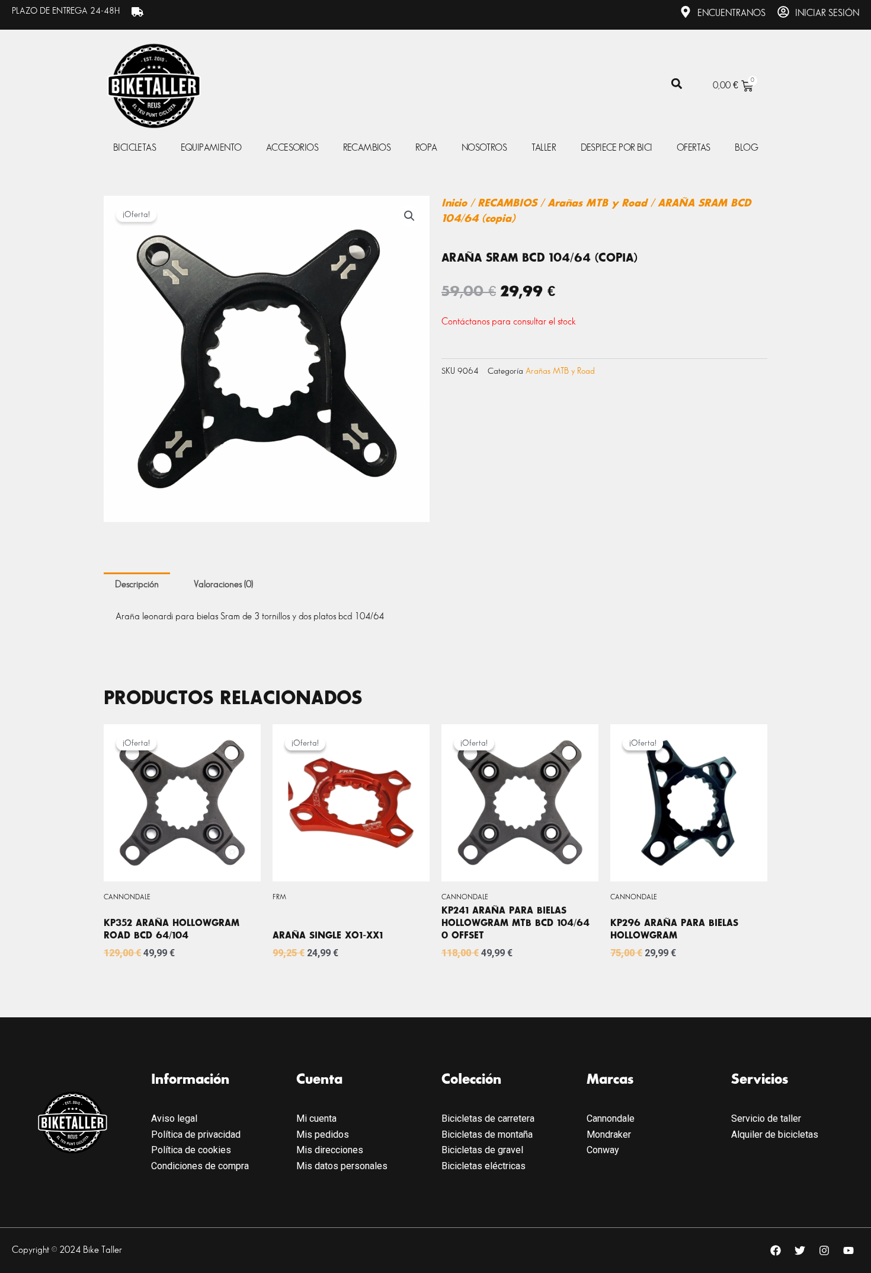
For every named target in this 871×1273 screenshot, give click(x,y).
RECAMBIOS (507, 203)
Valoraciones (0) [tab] (223, 584)
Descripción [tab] (137, 584)
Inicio (454, 203)
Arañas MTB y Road (597, 203)
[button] (676, 84)
